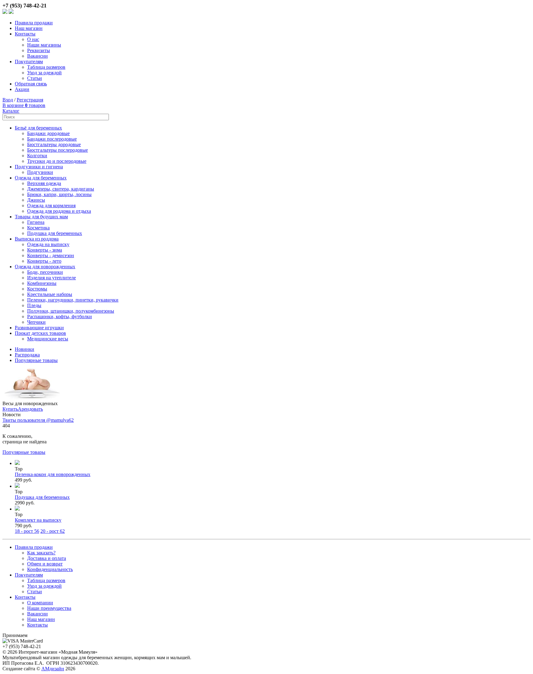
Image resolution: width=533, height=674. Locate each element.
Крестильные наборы (49, 294)
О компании (40, 602)
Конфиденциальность (50, 569)
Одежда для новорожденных (45, 266)
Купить (10, 409)
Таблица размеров (46, 67)
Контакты (25, 33)
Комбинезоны (41, 283)
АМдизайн (52, 668)
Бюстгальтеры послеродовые (57, 150)
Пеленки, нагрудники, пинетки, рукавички (72, 299)
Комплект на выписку (38, 520)
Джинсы (36, 200)
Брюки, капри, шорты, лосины (59, 194)
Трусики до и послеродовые (56, 161)
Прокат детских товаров (40, 333)
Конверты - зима (44, 250)
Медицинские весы (47, 338)
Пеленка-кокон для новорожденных (52, 474)
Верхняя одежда (44, 183)
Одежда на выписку (48, 244)
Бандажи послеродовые (52, 139)
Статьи (34, 78)
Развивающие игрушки (39, 327)
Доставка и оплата (46, 558)
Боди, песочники (45, 272)
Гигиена (35, 222)
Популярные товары (36, 360)
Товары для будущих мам (41, 216)
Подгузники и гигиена (39, 166)
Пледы (34, 305)
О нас (33, 39)
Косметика (38, 227)
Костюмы (37, 288)
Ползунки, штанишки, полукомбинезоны (70, 311)
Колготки (37, 155)
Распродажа (27, 354)
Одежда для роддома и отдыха (59, 211)
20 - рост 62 (52, 531)
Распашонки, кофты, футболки (59, 316)
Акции (22, 89)
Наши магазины (44, 44)
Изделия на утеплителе (51, 277)
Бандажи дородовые (48, 133)
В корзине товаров (23, 105)
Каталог (10, 110)
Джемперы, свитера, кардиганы (60, 188)
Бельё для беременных (38, 127)
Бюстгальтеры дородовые (54, 144)
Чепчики (36, 322)
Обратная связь (31, 83)
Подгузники (40, 172)
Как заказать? (41, 552)
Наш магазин (29, 28)
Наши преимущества (49, 608)
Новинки (24, 349)
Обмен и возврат (45, 563)
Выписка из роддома (37, 238)
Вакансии (37, 56)
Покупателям (29, 61)
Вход (7, 99)
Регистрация (30, 99)
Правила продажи (34, 22)
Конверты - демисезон (50, 255)
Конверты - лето (44, 261)
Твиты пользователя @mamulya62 (38, 420)
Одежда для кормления (51, 205)
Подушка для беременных (54, 233)
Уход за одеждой (44, 72)
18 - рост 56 (27, 531)
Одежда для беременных (41, 177)
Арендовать (30, 409)
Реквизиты (38, 50)
